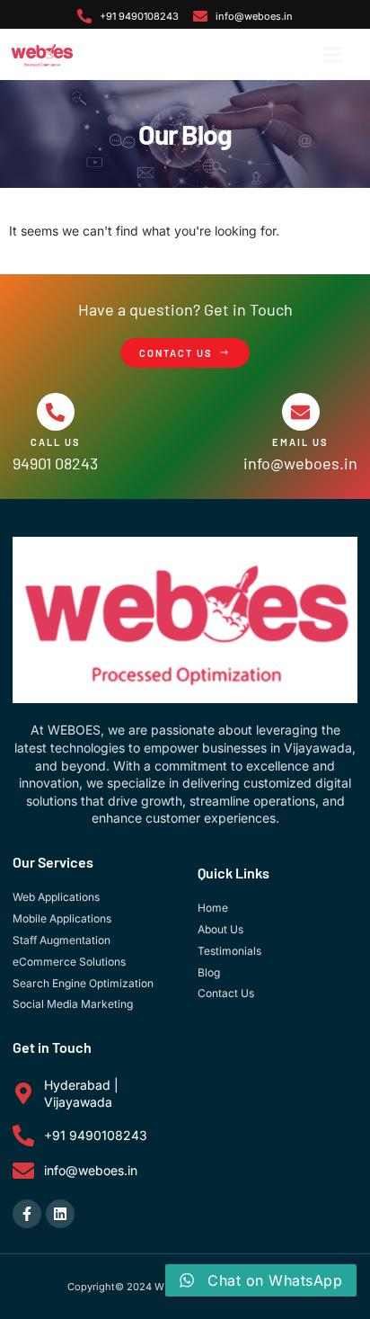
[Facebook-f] (27, 1213)
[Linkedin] (60, 1213)
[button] (333, 55)
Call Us (56, 442)
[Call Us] (56, 412)
